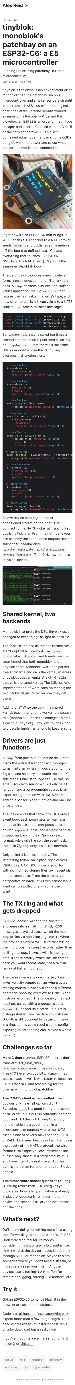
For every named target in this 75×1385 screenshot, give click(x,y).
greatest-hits (42, 1367)
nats (22, 1359)
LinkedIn (26, 1344)
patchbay (56, 1359)
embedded (11, 1367)
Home (7, 20)
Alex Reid (13, 5)
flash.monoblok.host (36, 1305)
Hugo (47, 1379)
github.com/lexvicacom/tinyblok (43, 1314)
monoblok (10, 95)
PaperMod (57, 1379)
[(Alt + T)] (26, 5)
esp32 (9, 1359)
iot (26, 1367)
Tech (17, 20)
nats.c (22, 1109)
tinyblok (9, 90)
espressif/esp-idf (24, 1324)
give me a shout (44, 1338)
